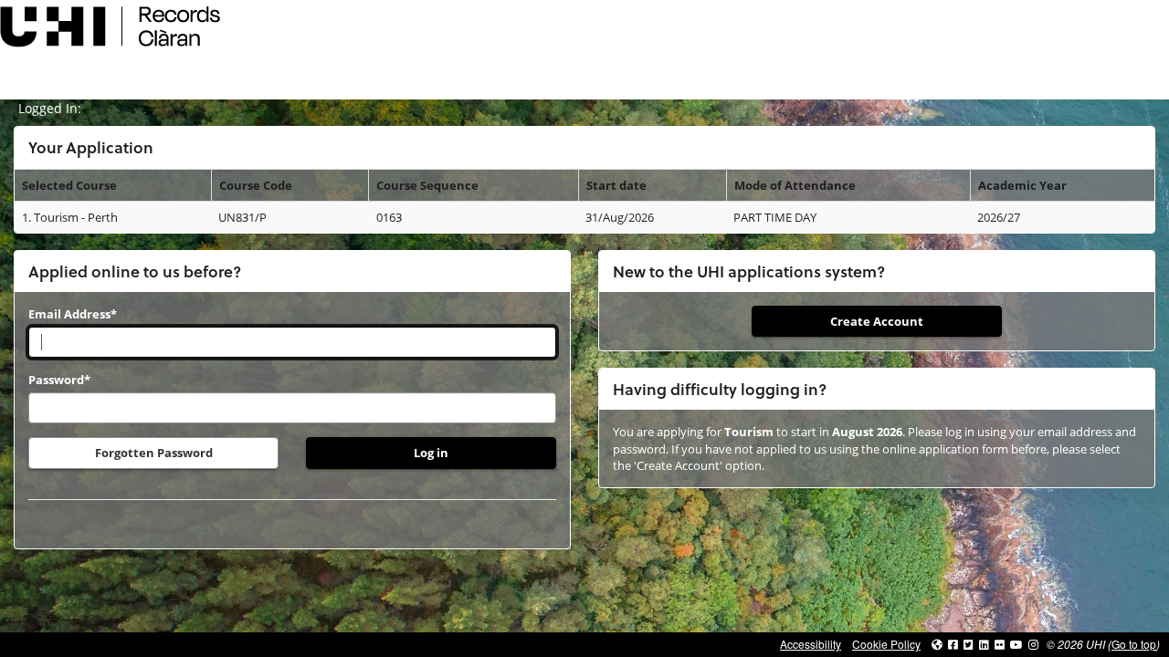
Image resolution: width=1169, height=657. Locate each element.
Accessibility (810, 644)
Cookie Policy (886, 644)
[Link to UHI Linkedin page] (984, 644)
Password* (59, 379)
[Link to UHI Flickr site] (1000, 644)
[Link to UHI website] (937, 644)
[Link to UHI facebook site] (953, 644)
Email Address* (72, 314)
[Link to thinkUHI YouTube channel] (1016, 644)
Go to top (1133, 644)
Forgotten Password (154, 452)
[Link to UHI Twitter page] (969, 644)
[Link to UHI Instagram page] (1033, 644)
